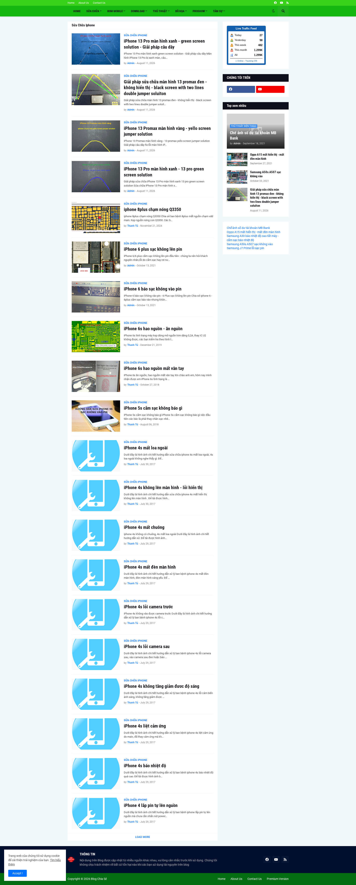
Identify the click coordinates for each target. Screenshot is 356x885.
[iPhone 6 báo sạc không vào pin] (96, 296)
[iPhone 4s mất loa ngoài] (96, 455)
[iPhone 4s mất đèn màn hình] (96, 575)
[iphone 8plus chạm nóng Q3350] (96, 217)
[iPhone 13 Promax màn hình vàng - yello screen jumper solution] (96, 136)
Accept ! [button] (17, 873)
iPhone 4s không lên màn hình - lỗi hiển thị (163, 487)
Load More (142, 836)
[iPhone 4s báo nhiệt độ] (96, 773)
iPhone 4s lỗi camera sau (147, 646)
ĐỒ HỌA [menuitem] (179, 11)
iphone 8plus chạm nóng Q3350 (152, 209)
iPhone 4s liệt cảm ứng (145, 726)
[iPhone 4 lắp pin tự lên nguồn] (96, 813)
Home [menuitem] (77, 11)
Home (71, 2)
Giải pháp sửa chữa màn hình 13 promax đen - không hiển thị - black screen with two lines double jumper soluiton (165, 87)
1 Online (239, 61)
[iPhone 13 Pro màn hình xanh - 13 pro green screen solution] (96, 176)
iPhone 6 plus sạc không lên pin (153, 249)
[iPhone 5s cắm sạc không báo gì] (96, 416)
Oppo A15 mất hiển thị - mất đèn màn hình (267, 157)
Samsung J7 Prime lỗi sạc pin (245, 248)
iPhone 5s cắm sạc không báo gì (153, 408)
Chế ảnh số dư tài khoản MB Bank (253, 135)
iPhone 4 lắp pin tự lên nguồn (151, 805)
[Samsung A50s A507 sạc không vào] (237, 177)
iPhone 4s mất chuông (144, 527)
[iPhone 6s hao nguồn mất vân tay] (96, 376)
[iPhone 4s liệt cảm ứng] (96, 734)
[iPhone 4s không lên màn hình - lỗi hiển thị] (96, 495)
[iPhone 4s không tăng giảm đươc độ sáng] (96, 694)
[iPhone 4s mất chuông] (96, 535)
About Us (83, 2)
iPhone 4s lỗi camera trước (148, 606)
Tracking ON (251, 61)
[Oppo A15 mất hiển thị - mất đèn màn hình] (237, 159)
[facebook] (275, 3)
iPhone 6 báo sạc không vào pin (153, 289)
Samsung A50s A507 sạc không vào (265, 174)
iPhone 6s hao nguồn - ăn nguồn (153, 328)
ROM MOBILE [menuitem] (115, 11)
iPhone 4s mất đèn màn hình (150, 567)
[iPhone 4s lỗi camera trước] (96, 614)
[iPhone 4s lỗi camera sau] (96, 654)
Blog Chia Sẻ (99, 878)
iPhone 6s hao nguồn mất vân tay (154, 368)
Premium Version (278, 878)
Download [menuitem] (138, 11)
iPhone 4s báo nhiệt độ (145, 765)
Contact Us (99, 2)
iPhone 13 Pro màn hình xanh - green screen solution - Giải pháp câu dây (164, 44)
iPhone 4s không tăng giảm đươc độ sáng (161, 686)
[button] (273, 11)
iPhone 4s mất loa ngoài (146, 447)
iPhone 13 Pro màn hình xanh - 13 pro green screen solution (164, 171)
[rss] (287, 3)
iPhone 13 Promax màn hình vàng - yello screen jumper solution (167, 131)
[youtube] (281, 3)
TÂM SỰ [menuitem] (217, 11)
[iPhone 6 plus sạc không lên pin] (96, 257)
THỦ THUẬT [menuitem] (160, 11)
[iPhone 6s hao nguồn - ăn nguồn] (96, 336)
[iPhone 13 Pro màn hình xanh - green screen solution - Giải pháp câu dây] (96, 49)
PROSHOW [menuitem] (199, 11)
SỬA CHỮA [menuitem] (92, 11)
